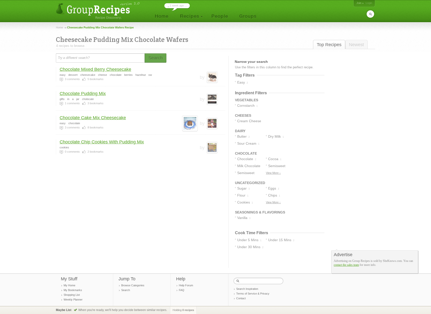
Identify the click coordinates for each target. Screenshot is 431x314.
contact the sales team (346, 265)
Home (59, 27)
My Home (69, 285)
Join (358, 2)
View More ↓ (273, 172)
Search (125, 290)
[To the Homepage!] (98, 10)
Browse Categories (132, 285)
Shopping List (72, 294)
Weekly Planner (73, 299)
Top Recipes (329, 44)
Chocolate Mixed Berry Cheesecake (95, 69)
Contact (241, 298)
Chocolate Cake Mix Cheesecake (93, 117)
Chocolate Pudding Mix (83, 93)
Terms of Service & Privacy (252, 293)
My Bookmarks (73, 290)
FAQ (181, 290)
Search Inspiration (247, 288)
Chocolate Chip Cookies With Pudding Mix (102, 141)
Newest (356, 44)
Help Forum (186, 285)
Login (369, 2)
